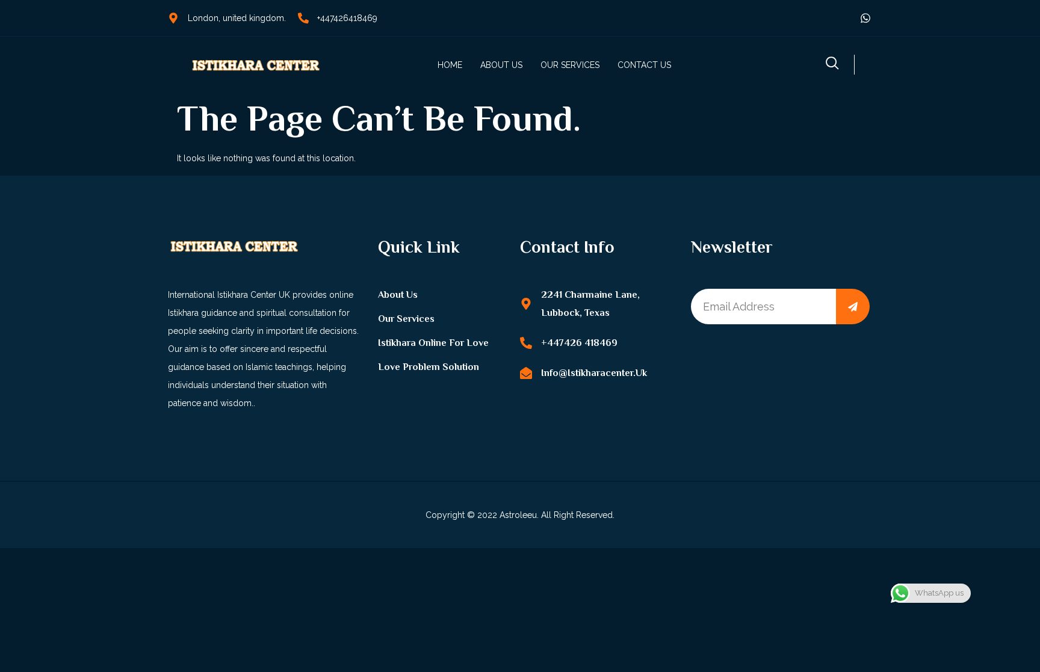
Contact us (644, 65)
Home (450, 65)
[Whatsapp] (865, 18)
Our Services (569, 65)
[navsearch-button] (832, 65)
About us (501, 65)
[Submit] (853, 306)
